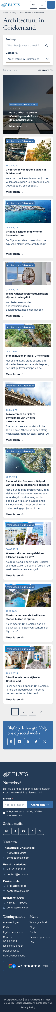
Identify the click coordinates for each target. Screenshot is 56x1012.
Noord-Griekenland (14, 955)
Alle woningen (11, 922)
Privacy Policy (28, 1007)
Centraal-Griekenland (10, 939)
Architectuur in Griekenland (32, 12)
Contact (34, 932)
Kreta (6, 927)
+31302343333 (16, 869)
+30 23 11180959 (17, 902)
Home (5, 12)
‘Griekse (43, 561)
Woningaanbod (38, 922)
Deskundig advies (40, 937)
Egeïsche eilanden (13, 932)
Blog (14, 12)
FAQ (32, 942)
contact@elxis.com (18, 857)
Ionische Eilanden (13, 945)
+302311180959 (16, 852)
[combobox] (28, 59)
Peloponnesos (11, 950)
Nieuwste (43, 70)
